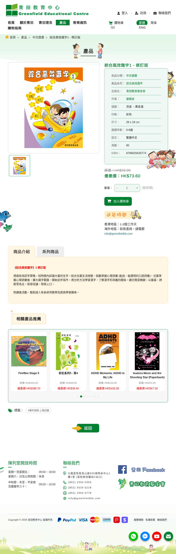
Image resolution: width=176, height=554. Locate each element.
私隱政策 (150, 519)
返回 (88, 428)
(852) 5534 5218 (80, 487)
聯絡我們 (164, 13)
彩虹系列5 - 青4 (68, 373)
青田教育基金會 (135, 91)
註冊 (143, 13)
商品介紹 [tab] (21, 252)
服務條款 (139, 519)
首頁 (12, 37)
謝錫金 (130, 98)
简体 (154, 23)
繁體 (142, 23)
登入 (125, 13)
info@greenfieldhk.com (118, 233)
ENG (142, 27)
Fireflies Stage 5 (28, 373)
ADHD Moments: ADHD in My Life (108, 375)
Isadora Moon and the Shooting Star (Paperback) (147, 375)
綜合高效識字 (134, 83)
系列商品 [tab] (50, 252)
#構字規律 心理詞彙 (38, 410)
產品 (24, 37)
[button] (78, 396)
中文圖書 (38, 37)
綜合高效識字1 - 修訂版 (65, 37)
